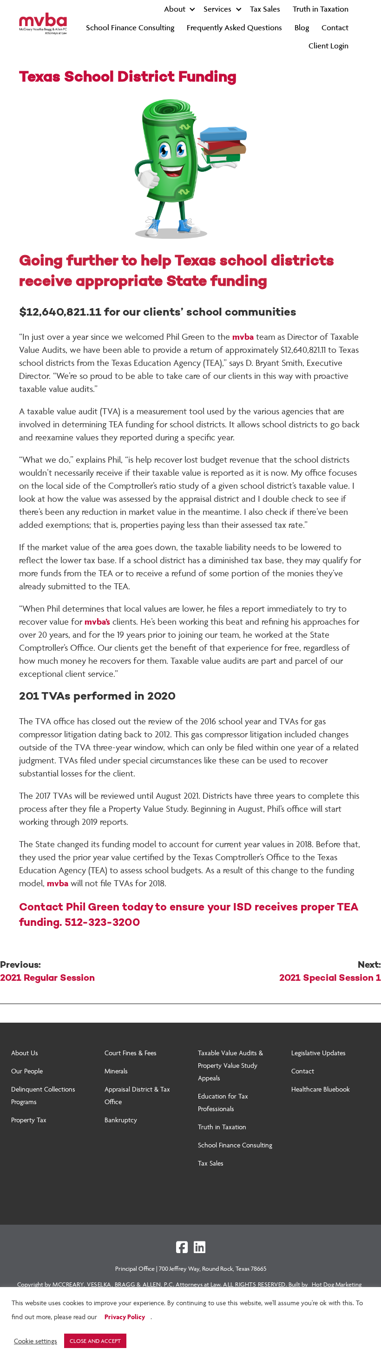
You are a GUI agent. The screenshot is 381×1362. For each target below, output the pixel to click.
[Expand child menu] (193, 9)
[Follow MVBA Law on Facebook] (182, 1247)
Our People (27, 1071)
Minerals (116, 1071)
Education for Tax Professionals (223, 1102)
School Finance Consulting (130, 27)
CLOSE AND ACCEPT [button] (95, 1340)
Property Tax (28, 1120)
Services (217, 8)
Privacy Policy (125, 1316)
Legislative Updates (318, 1053)
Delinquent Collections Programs (43, 1095)
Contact (335, 27)
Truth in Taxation (320, 8)
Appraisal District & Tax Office (137, 1095)
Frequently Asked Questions (234, 27)
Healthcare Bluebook (320, 1089)
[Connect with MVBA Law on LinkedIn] (199, 1247)
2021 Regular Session (47, 972)
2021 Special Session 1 (330, 972)
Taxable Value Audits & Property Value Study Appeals (230, 1065)
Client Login (328, 45)
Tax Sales (265, 8)
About (174, 8)
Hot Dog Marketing (336, 1284)
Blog (302, 27)
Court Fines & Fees (131, 1053)
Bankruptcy (121, 1120)
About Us (24, 1053)
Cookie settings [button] (35, 1341)
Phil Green (92, 907)
